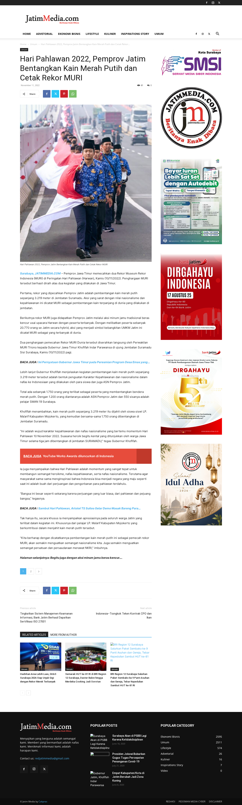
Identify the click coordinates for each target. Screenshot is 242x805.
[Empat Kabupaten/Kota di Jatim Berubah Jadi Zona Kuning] (99, 779)
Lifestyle (92, 34)
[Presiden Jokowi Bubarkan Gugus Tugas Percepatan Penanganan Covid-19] (99, 758)
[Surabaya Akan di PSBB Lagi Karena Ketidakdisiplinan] (99, 742)
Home (27, 34)
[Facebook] (206, 2)
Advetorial (44, 34)
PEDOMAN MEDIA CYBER (192, 801)
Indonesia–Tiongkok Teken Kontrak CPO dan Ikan (124, 615)
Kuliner (110, 34)
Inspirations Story (135, 34)
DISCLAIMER (215, 801)
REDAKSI (170, 801)
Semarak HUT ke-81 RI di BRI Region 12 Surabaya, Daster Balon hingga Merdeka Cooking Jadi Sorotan (85, 678)
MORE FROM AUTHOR (63, 634)
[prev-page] (22, 693)
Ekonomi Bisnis (69, 34)
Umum (159, 34)
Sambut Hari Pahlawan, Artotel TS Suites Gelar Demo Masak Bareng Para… (89, 508)
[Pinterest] (64, 94)
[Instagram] (213, 2)
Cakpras (43, 801)
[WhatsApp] (73, 94)
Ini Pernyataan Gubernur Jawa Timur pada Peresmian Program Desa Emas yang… (94, 362)
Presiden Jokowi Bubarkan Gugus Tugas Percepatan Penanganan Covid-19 (128, 757)
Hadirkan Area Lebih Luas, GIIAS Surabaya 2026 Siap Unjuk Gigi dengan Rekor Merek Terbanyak (38, 678)
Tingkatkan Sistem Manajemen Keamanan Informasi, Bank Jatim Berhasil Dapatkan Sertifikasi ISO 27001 (46, 617)
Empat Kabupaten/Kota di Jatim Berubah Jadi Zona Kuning (128, 777)
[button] (217, 34)
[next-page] (28, 693)
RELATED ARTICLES (34, 634)
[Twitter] (219, 2)
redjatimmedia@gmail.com (52, 758)
